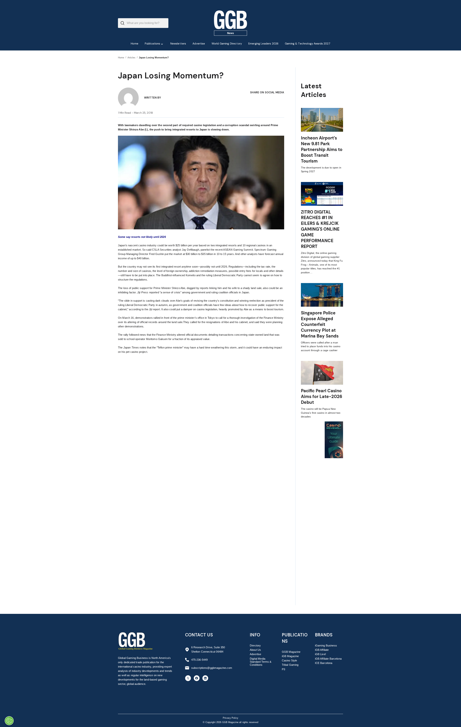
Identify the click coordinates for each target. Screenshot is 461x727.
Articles (131, 57)
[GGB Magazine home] (231, 23)
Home (121, 57)
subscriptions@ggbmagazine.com (211, 667)
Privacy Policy (230, 718)
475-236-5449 (199, 659)
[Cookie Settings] (9, 720)
